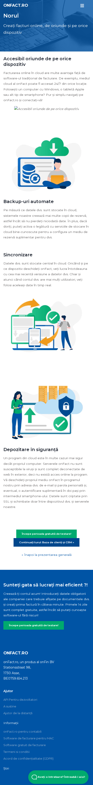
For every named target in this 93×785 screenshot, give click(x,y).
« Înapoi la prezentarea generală (47, 555)
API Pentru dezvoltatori (20, 699)
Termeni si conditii (16, 752)
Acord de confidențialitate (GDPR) (28, 758)
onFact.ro (15, 5)
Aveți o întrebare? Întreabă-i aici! (61, 776)
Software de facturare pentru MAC (28, 738)
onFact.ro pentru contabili (22, 731)
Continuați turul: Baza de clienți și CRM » (46, 542)
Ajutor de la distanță (18, 713)
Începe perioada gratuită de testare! (33, 625)
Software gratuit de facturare (24, 745)
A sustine (9, 706)
